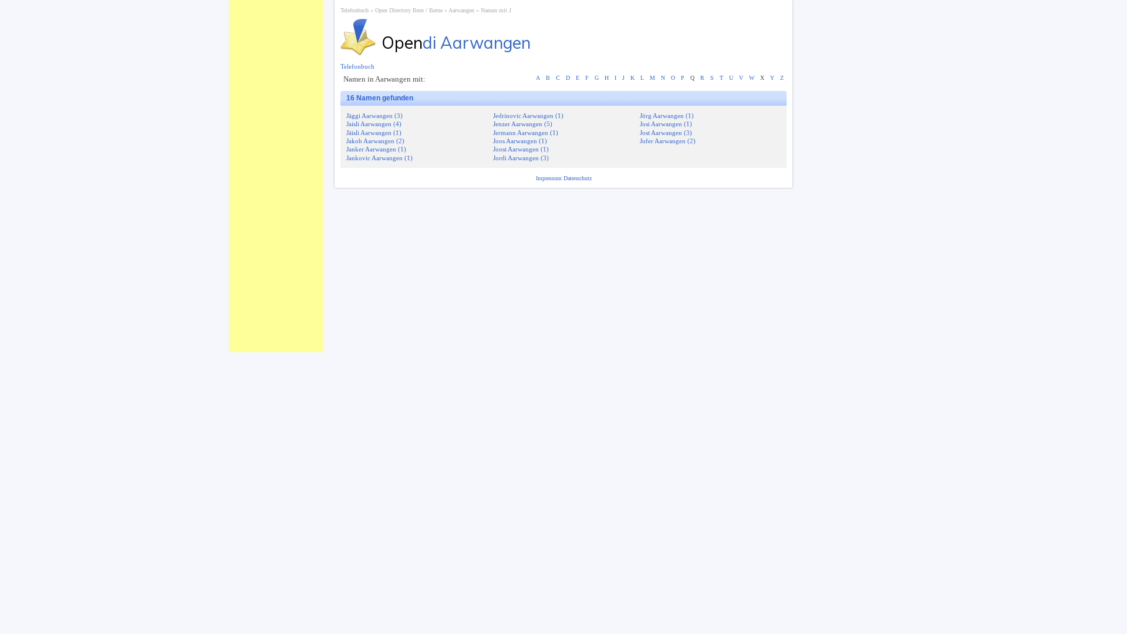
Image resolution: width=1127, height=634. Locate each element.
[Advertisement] (276, 176)
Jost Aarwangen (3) (666, 132)
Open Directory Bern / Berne (409, 10)
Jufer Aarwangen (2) (668, 140)
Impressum (550, 178)
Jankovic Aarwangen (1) (379, 157)
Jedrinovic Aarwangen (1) (528, 115)
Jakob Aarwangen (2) (375, 140)
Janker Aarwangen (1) (376, 149)
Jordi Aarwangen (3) (521, 157)
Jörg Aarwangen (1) (667, 115)
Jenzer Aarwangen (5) (522, 123)
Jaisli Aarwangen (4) (373, 123)
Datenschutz (578, 178)
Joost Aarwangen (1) (521, 149)
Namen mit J (496, 10)
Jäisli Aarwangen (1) (373, 132)
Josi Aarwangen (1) (666, 123)
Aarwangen (461, 10)
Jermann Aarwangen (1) (525, 132)
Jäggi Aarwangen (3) (374, 115)
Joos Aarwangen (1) (520, 140)
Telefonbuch (354, 10)
